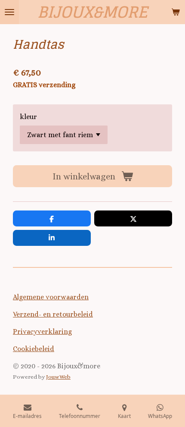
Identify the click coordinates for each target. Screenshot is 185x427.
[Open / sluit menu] (9, 12)
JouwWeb (58, 377)
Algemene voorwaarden (51, 297)
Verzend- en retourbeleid (53, 314)
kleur (28, 117)
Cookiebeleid (33, 349)
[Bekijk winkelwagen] (175, 12)
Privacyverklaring (42, 331)
